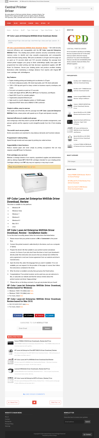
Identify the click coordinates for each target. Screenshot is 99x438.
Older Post (54, 402)
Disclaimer (8, 421)
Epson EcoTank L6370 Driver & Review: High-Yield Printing (82, 122)
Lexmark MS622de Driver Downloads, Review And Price (32, 369)
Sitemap (7, 426)
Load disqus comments (35, 394)
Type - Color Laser (23, 40)
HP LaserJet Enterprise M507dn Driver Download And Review (81, 130)
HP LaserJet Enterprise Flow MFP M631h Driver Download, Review (35, 350)
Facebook (18, 315)
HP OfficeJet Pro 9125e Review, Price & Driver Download (34, 1)
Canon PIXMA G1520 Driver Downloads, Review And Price (32, 341)
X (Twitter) (29, 315)
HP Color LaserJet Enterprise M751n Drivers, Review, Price (33, 378)
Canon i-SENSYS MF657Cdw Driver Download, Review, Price (82, 106)
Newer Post (13, 402)
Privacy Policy (9, 424)
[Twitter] (79, 67)
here (29, 167)
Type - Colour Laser (43, 40)
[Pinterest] (82, 67)
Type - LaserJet (53, 40)
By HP (16, 40)
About (7, 417)
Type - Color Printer (33, 40)
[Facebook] (76, 67)
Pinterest (40, 315)
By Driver (12, 40)
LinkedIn (50, 315)
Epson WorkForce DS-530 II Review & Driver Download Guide (82, 138)
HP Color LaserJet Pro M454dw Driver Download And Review (33, 359)
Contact (7, 419)
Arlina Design (53, 435)
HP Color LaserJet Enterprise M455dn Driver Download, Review (27, 48)
